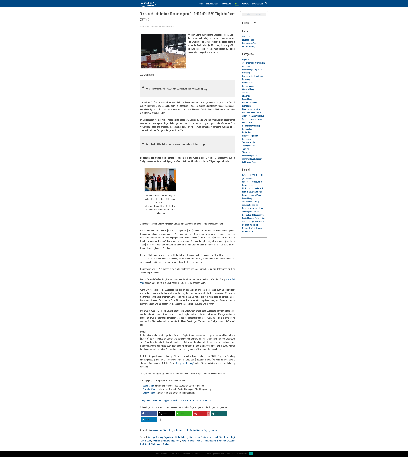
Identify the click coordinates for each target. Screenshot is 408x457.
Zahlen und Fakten (249, 162)
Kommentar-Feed (249, 43)
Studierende (156, 444)
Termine (245, 149)
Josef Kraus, (148, 385)
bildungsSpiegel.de (250, 205)
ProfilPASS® (247, 231)
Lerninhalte (246, 106)
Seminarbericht (248, 142)
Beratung (246, 79)
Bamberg (246, 72)
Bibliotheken (224, 437)
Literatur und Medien (251, 109)
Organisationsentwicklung (253, 116)
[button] (149, 413)
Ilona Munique (170, 26)
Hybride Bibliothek (161, 440)
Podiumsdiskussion (226, 440)
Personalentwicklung (251, 125)
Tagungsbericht (210, 430)
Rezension (246, 139)
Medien (199, 440)
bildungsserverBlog (250, 201)
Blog (237, 3)
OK (251, 454)
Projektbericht (248, 132)
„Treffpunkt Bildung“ (184, 363)
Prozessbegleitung (250, 135)
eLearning (246, 96)
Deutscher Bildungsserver (253, 215)
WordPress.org (248, 46)
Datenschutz (257, 3)
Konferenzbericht (249, 102)
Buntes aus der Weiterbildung (189, 430)
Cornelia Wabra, (150, 389)
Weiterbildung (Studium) (252, 159)
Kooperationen (188, 440)
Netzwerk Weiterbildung (252, 228)
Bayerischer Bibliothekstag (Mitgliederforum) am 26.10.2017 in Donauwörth (176, 400)
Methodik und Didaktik (251, 112)
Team (201, 3)
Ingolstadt (175, 440)
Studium (166, 444)
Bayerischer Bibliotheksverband (203, 437)
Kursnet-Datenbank (250, 225)
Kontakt (245, 3)
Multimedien (210, 440)
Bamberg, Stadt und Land (252, 76)
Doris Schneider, (150, 392)
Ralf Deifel (145, 444)
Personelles (247, 129)
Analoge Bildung (155, 437)
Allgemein (246, 59)
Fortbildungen (212, 3)
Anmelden (246, 36)
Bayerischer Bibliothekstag (176, 437)
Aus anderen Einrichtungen (163, 430)
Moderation (226, 3)
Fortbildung (247, 99)
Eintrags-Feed (248, 40)
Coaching (246, 92)
